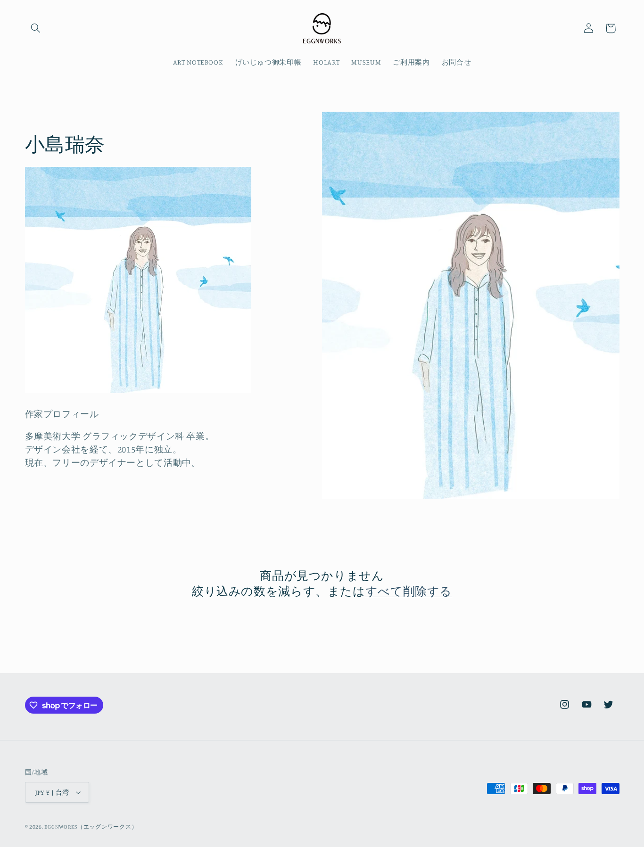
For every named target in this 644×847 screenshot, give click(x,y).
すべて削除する (408, 591)
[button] (36, 28)
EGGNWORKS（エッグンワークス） (90, 826)
